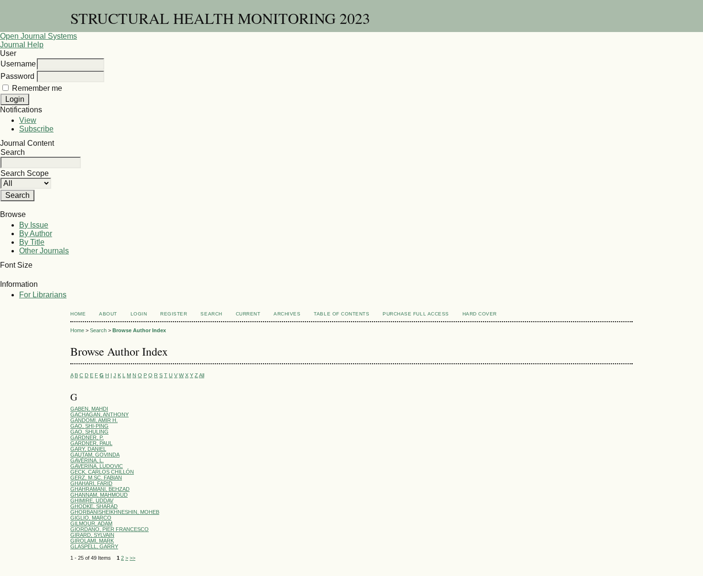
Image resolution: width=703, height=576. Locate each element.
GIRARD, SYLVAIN (92, 535)
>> (132, 558)
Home (78, 313)
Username (18, 64)
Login (139, 313)
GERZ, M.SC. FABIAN (96, 477)
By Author (35, 233)
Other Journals (44, 251)
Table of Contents (341, 313)
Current (248, 313)
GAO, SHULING (89, 432)
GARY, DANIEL (88, 449)
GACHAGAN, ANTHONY (99, 414)
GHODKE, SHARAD (94, 506)
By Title (31, 242)
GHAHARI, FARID (91, 483)
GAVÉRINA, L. (87, 460)
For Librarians (42, 295)
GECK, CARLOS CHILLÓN (102, 472)
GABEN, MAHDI (89, 409)
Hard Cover (479, 313)
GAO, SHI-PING (89, 426)
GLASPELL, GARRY (94, 546)
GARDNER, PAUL (91, 443)
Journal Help (22, 45)
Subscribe (36, 129)
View (27, 120)
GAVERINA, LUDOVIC (96, 466)
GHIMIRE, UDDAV (91, 500)
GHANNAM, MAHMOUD (99, 495)
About (108, 313)
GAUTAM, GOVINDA (95, 454)
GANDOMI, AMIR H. (94, 420)
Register (173, 313)
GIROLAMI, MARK (92, 540)
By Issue (33, 225)
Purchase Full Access (416, 313)
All (201, 375)
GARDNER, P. (87, 437)
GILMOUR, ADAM (91, 523)
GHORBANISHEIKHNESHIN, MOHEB (114, 512)
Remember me (37, 88)
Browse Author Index (139, 330)
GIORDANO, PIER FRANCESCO (109, 529)
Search (211, 313)
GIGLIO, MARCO (90, 518)
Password (17, 76)
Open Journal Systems (38, 36)
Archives (287, 313)
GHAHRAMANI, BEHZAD (100, 489)
